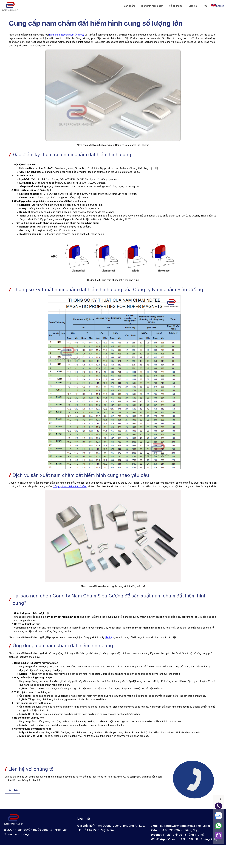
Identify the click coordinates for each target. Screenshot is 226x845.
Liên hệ (12, 790)
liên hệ (108, 637)
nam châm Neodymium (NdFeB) (66, 34)
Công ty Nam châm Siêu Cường (70, 486)
